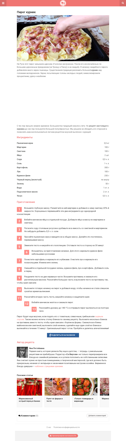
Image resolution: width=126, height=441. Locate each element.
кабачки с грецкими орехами (49, 366)
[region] (63, 101)
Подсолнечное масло (27, 192)
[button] (3, 3)
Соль (19, 163)
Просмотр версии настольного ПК (64, 436)
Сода (19, 159)
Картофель (22, 167)
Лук (18, 171)
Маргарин (21, 147)
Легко (63, 59)
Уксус (19, 196)
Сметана (21, 151)
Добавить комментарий (97, 415)
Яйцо (19, 155)
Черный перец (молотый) (29, 179)
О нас (49, 427)
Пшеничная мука (25, 143)
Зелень (20, 184)
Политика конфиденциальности (67, 427)
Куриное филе (23, 175)
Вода (19, 188)
